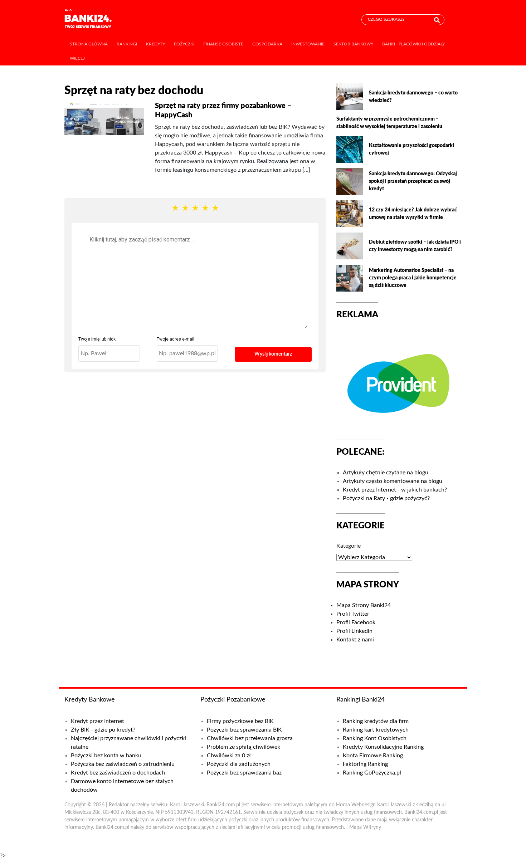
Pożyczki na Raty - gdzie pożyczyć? (386, 498)
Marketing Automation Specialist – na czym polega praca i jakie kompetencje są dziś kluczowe (413, 278)
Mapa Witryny (365, 827)
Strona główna (89, 44)
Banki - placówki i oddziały (413, 44)
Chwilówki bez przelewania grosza (250, 738)
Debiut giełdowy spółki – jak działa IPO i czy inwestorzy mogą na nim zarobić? (415, 246)
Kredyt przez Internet (97, 721)
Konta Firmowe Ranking (373, 755)
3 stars (195, 208)
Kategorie (348, 546)
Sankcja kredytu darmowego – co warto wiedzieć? (413, 97)
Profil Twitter (352, 614)
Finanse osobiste (223, 44)
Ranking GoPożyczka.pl (372, 773)
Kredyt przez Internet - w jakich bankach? (395, 490)
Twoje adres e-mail (175, 339)
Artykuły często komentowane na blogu (392, 481)
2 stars (185, 208)
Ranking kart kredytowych (376, 730)
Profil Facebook (355, 622)
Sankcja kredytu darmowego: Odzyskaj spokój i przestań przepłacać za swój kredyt (413, 181)
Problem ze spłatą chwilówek (243, 747)
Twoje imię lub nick (97, 339)
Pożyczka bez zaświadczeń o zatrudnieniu (123, 764)
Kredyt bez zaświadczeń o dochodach (118, 773)
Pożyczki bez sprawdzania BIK (244, 730)
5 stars (215, 208)
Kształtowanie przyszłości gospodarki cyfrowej (411, 149)
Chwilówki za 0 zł (229, 755)
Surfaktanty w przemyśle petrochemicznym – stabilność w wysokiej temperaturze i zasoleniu (389, 123)
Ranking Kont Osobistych (374, 738)
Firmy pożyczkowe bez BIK (240, 721)
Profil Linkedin (354, 631)
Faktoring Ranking (365, 764)
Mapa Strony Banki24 (363, 605)
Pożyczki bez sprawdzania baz (244, 773)
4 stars (205, 208)
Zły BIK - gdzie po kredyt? (103, 730)
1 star (175, 208)
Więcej (77, 58)
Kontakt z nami (355, 639)
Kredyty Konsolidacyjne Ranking (383, 747)
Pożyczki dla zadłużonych (239, 764)
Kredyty (155, 44)
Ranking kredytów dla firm (376, 721)
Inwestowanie (308, 44)
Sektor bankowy (353, 44)
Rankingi (127, 44)
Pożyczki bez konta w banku (106, 755)
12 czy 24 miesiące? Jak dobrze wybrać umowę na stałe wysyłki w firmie (413, 213)
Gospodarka (267, 44)
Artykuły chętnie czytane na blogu (385, 472)
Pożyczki (184, 44)
